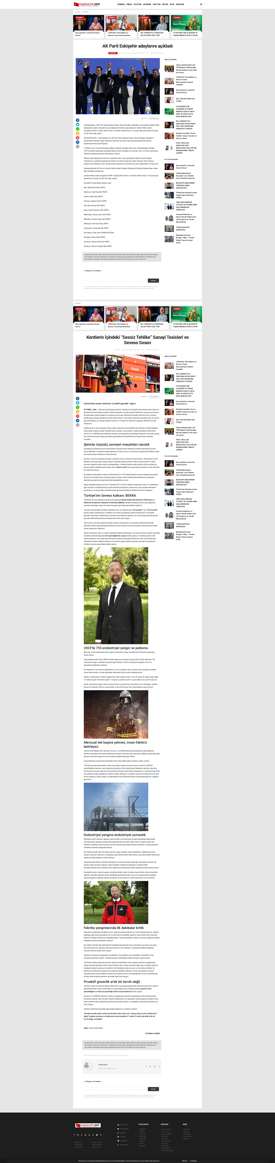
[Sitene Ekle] (101, 1135)
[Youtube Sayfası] (86, 1135)
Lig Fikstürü (165, 1139)
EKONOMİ (147, 4)
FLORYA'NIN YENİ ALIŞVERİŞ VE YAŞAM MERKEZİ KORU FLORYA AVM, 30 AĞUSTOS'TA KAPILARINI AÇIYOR (185, 111)
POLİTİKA (137, 4)
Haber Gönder (96, 1147)
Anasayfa (78, 12)
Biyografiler (187, 1134)
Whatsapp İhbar (97, 1145)
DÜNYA (129, 4)
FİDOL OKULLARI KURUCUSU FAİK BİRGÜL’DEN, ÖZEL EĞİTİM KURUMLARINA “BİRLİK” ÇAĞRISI (186, 148)
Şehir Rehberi (165, 1148)
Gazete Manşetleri (167, 1150)
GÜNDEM (121, 4)
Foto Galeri (124, 1125)
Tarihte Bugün (166, 1141)
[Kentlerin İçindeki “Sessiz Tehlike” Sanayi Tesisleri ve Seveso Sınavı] (118, 373)
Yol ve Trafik (165, 1131)
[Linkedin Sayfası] (90, 1135)
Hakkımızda (78, 1142)
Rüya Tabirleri (187, 1136)
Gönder (153, 280)
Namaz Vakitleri (166, 1134)
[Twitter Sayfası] (78, 1135)
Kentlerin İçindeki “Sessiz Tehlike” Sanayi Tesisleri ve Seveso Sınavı (186, 135)
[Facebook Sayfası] (75, 1135)
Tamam (194, 1161)
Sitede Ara (186, 1129)
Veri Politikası (78, 1147)
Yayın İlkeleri (78, 1145)
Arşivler (123, 1137)
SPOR (172, 4)
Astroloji (186, 1139)
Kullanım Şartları (97, 1142)
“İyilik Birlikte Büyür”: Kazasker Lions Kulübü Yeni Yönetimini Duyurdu (185, 175)
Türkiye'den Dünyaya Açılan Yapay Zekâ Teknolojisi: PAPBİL (186, 195)
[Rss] (93, 1135)
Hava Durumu (165, 1129)
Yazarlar (123, 1133)
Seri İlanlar (164, 1146)
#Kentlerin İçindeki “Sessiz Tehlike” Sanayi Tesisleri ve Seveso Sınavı (106, 1055)
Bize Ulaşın (124, 1145)
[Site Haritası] (97, 1135)
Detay (185, 1161)
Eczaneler (164, 1136)
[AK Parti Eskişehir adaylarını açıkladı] (118, 86)
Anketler (186, 1131)
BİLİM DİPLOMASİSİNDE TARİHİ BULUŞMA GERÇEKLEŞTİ (185, 185)
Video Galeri (124, 1129)
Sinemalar (164, 1143)
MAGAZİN (180, 4)
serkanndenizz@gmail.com (108, 1068)
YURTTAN (156, 4)
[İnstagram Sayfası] (82, 1135)
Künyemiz (123, 1141)
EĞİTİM (165, 4)
